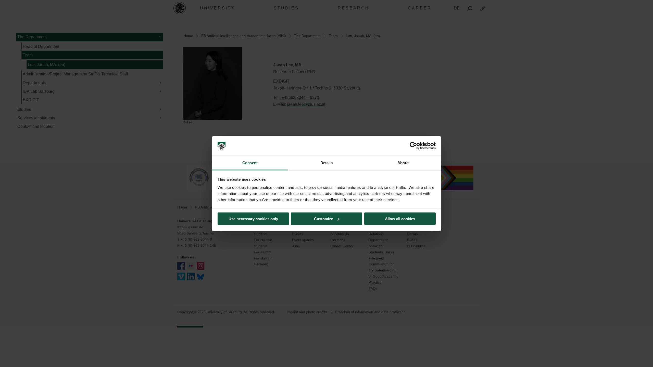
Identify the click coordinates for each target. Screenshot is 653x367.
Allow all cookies (400, 219)
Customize (323, 219)
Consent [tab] (250, 162)
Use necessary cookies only (253, 219)
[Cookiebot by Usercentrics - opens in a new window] (413, 146)
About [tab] (403, 162)
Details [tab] (326, 162)
